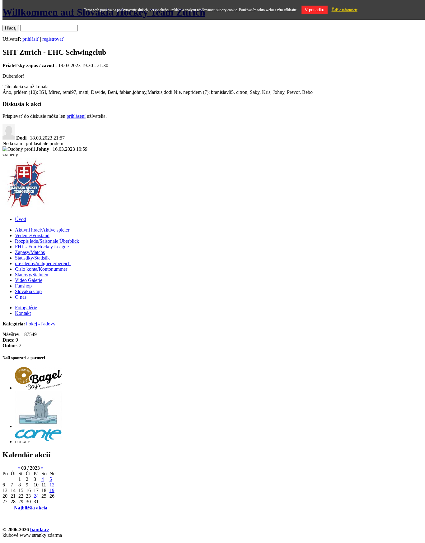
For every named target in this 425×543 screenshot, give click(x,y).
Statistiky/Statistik (32, 257)
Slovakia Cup (28, 291)
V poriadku (314, 9)
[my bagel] (38, 387)
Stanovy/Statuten (31, 274)
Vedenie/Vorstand (32, 235)
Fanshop (23, 285)
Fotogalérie (26, 307)
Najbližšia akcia (30, 507)
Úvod (20, 219)
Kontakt (23, 313)
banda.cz (39, 529)
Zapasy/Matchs (30, 252)
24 (36, 496)
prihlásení (76, 116)
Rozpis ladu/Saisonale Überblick (47, 241)
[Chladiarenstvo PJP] (38, 426)
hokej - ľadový (40, 323)
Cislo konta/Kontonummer (41, 269)
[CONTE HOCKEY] (38, 441)
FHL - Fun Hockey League (42, 246)
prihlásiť (30, 39)
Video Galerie (28, 280)
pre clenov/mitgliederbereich (43, 263)
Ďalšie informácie (344, 10)
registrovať (53, 39)
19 (51, 490)
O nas (20, 297)
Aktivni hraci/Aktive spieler (42, 229)
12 (51, 484)
